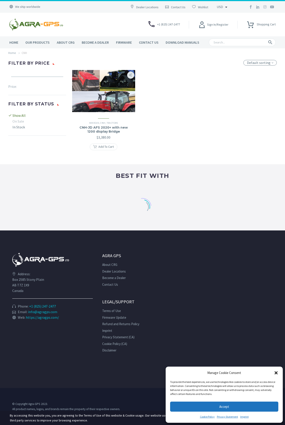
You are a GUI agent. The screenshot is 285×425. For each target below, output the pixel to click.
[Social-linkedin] (257, 6)
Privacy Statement (227, 416)
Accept (224, 406)
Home (13, 42)
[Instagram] (265, 6)
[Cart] (250, 23)
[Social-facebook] (250, 6)
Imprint (244, 416)
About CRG (66, 42)
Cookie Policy (207, 416)
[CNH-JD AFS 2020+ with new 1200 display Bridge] (103, 91)
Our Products (37, 42)
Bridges (94, 123)
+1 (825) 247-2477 (42, 306)
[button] (276, 373)
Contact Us (149, 42)
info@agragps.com (42, 312)
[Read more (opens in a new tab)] (146, 7)
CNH (102, 123)
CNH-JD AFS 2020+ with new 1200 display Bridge (103, 129)
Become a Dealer (95, 42)
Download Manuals (182, 42)
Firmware (124, 42)
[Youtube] (272, 6)
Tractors (112, 123)
